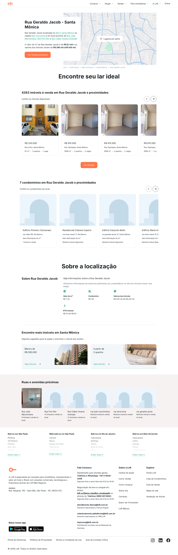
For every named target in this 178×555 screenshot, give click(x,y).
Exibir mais (13, 455)
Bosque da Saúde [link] (56, 444)
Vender (120, 3)
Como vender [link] (125, 479)
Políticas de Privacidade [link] (41, 540)
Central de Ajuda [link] (126, 473)
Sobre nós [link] (123, 490)
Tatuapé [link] (11, 450)
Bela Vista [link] (12, 447)
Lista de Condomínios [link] (156, 479)
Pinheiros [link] (11, 438)
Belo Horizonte (87, 67)
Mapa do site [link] (152, 490)
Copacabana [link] (96, 438)
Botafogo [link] (94, 441)
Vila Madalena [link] (55, 450)
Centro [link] (93, 444)
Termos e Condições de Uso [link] (69, 540)
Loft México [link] (124, 508)
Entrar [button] (167, 3)
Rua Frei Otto (43, 38)
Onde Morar (74, 67)
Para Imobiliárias (138, 3)
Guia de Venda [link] (153, 484)
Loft (64, 67)
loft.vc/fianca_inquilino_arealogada (93, 493)
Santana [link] (52, 438)
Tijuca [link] (93, 450)
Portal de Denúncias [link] (17, 540)
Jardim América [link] (139, 450)
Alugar (108, 3)
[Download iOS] (36, 529)
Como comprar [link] (126, 484)
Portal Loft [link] (151, 473)
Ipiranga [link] (136, 444)
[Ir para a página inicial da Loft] (11, 3)
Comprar (94, 3)
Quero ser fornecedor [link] (128, 502)
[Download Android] (18, 529)
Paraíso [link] (135, 447)
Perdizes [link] (11, 444)
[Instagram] (153, 540)
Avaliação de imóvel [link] (155, 496)
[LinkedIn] (161, 540)
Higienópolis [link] (54, 447)
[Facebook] (168, 540)
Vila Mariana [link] (13, 441)
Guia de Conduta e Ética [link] (97, 540)
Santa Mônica (101, 67)
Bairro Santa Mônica (65, 33)
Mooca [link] (52, 441)
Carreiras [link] (123, 496)
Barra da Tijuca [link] (97, 447)
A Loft (155, 3)
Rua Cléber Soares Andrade (64, 38)
